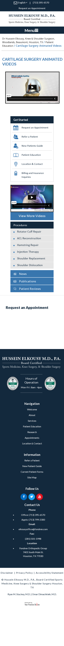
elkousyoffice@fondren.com (33, 529)
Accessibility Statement (49, 572)
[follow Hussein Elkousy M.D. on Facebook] (24, 497)
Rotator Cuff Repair (29, 231)
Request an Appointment (32, 8)
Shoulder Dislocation (30, 265)
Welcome (32, 409)
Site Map (32, 477)
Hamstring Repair (28, 245)
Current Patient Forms (32, 471)
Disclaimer (7, 572)
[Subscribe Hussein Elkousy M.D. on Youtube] (39, 497)
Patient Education (31, 155)
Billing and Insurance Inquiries (33, 175)
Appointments (32, 437)
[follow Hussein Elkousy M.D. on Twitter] (31, 497)
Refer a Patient (30, 136)
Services (32, 420)
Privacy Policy (24, 572)
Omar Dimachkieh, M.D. (44, 594)
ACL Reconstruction (29, 238)
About (32, 415)
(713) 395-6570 (41, 2)
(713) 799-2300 (37, 519)
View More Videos (32, 216)
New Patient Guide (32, 466)
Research (32, 432)
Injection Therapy (28, 251)
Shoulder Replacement (31, 258)
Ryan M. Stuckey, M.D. (19, 594)
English (21, 2)
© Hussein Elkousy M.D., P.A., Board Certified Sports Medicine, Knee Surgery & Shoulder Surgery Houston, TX (32, 583)
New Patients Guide (32, 146)
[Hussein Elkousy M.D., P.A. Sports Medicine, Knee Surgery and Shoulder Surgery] (32, 19)
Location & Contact (32, 164)
